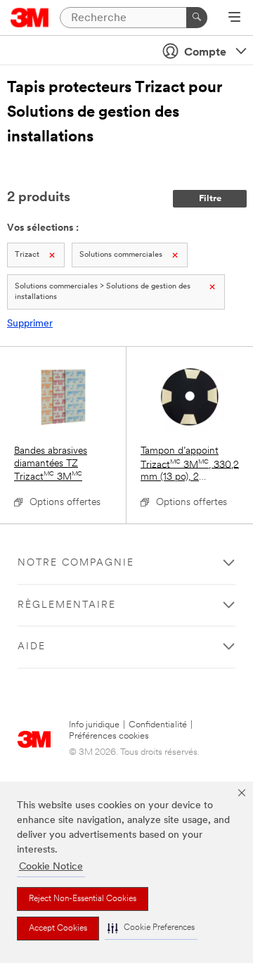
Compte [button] (205, 52)
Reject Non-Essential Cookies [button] (82, 899)
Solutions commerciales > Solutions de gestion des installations (102, 292)
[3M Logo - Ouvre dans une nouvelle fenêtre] (30, 17)
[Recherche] (196, 17)
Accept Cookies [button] (58, 928)
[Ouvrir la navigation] (234, 18)
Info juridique (94, 724)
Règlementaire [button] (67, 605)
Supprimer (30, 324)
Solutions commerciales (120, 255)
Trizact (27, 255)
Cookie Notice (51, 867)
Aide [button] (32, 647)
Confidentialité (158, 724)
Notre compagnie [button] (76, 563)
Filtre (210, 198)
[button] (151, 928)
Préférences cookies (109, 736)
